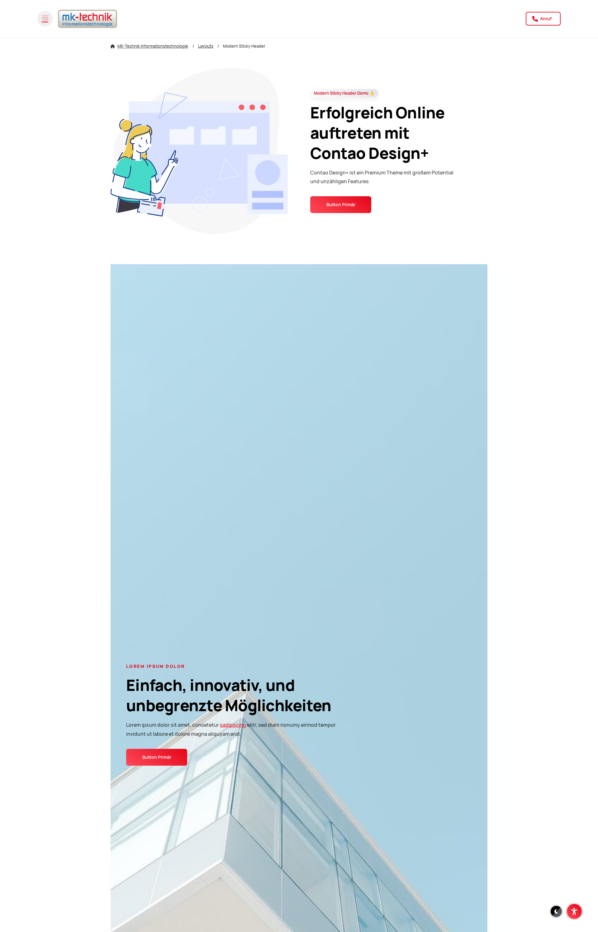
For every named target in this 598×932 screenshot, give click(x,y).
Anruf (545, 18)
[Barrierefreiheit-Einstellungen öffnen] (574, 911)
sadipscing (233, 725)
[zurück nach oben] (574, 896)
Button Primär (340, 204)
